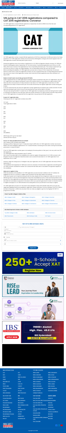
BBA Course (21, 398)
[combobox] (34, 237)
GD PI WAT (50, 7)
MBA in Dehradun (37, 386)
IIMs (56, 7)
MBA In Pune (51, 375)
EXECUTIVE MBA (37, 7)
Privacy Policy (51, 409)
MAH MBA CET (6, 381)
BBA (44, 7)
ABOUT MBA (8, 7)
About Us (50, 398)
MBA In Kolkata (37, 381)
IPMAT (19, 407)
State (5, 239)
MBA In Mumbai (37, 375)
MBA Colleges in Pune (10, 200)
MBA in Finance (37, 390)
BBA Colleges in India (23, 405)
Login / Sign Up (60, 3)
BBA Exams (20, 402)
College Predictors (37, 393)
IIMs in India (6, 405)
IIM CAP (5, 418)
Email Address (7, 232)
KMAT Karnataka (7, 388)
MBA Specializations (38, 388)
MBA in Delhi (36, 372)
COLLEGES (21, 7)
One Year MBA (36, 398)
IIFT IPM (20, 411)
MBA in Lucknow (37, 384)
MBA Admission (30, 213)
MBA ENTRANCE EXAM (8, 370)
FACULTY (61, 7)
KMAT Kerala (21, 388)
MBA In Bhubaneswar (53, 379)
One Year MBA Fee (37, 402)
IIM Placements (7, 409)
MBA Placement (9, 216)
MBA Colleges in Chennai (48, 200)
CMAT (19, 375)
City (5, 242)
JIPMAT (20, 414)
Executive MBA (36, 413)
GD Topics (47, 216)
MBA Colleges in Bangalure (28, 197)
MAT (4, 375)
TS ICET (5, 390)
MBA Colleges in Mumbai (48, 197)
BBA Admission (21, 400)
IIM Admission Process (8, 414)
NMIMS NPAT (21, 416)
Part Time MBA (36, 421)
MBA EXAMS (28, 7)
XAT (19, 372)
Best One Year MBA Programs (40, 400)
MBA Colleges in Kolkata (11, 203)
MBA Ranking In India (32, 216)
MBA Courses (51, 386)
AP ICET (20, 390)
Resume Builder (52, 400)
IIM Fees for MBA (7, 411)
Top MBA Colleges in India (11, 213)
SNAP (4, 377)
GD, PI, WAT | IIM (7, 396)
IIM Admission (6, 407)
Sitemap (50, 402)
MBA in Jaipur (51, 384)
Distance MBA (36, 415)
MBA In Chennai (52, 377)
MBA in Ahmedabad (38, 379)
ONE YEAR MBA (36, 396)
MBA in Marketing (52, 388)
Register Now (33, 247)
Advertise (50, 405)
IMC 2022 (50, 418)
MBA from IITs (6, 416)
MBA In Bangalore (52, 372)
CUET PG (20, 384)
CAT (15, 7)
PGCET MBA (6, 386)
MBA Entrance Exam (50, 213)
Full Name (6, 229)
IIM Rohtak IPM (21, 409)
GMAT (4, 379)
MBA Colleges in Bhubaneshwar (50, 203)
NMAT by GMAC (22, 377)
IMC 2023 (50, 416)
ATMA (19, 381)
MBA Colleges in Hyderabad (29, 200)
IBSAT (4, 384)
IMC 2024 (50, 414)
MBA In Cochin (51, 381)
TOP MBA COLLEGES (38, 370)
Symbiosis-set (21, 418)
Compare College (52, 390)
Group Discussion (7, 398)
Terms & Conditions (53, 411)
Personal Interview (7, 402)
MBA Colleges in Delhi (10, 197)
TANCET (20, 386)
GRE (19, 379)
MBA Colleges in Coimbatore (29, 203)
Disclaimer (50, 407)
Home (3, 7)
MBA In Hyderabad (37, 377)
